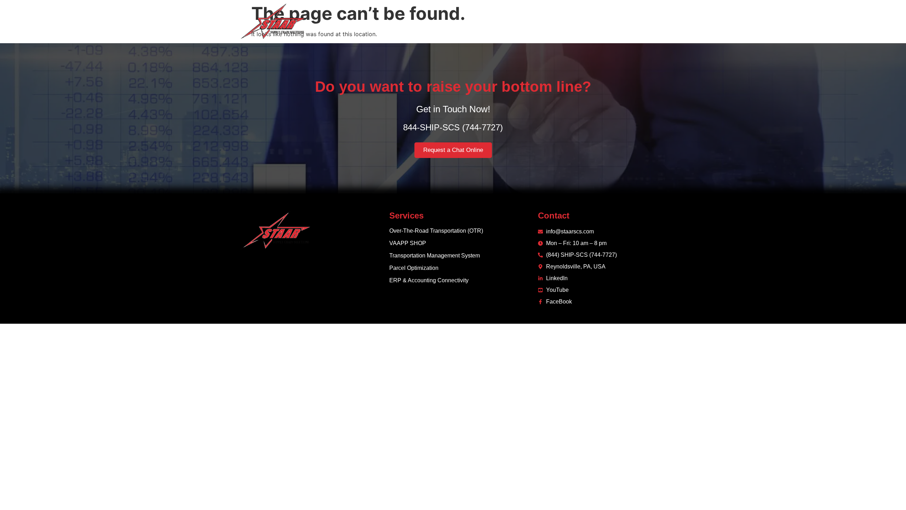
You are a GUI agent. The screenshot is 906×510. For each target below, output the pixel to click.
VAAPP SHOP (407, 243)
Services (542, 21)
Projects (590, 21)
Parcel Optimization (413, 268)
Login (656, 21)
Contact (625, 21)
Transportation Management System (434, 256)
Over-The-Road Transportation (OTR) (436, 231)
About (509, 21)
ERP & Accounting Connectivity (429, 280)
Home (480, 21)
